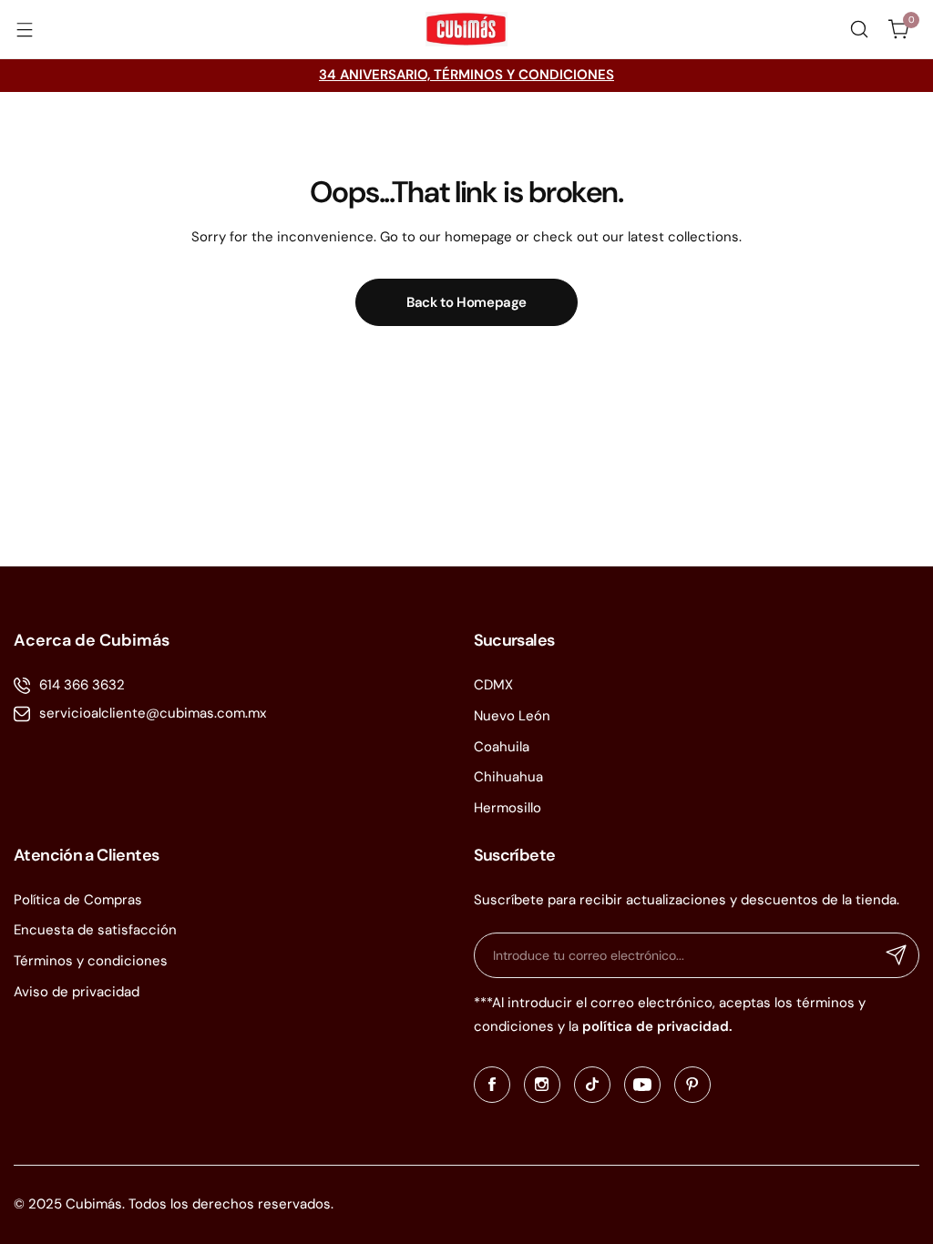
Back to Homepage (466, 302)
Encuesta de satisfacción (95, 930)
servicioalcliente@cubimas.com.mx (152, 713)
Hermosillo (507, 808)
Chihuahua (508, 777)
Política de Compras (78, 900)
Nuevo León (512, 716)
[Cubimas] (466, 29)
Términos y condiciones (91, 961)
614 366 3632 (82, 685)
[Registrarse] (896, 955)
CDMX (493, 685)
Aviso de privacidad (76, 992)
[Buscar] (859, 29)
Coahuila (501, 747)
